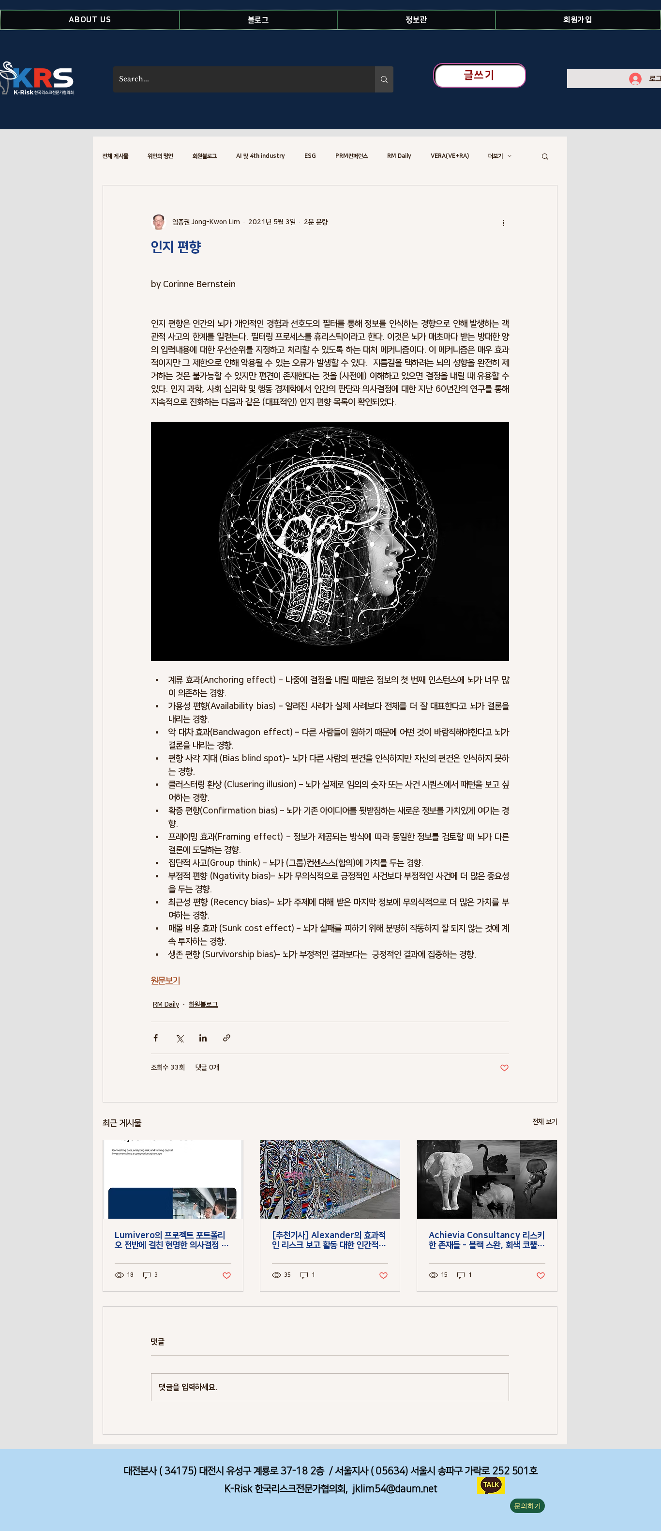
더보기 (495, 156)
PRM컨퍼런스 (351, 156)
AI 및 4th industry (260, 156)
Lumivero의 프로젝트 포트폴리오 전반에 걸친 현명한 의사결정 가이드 (171, 1240)
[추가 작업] (503, 222)
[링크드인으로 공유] (203, 1037)
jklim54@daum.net (395, 1488)
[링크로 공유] (226, 1037)
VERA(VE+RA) (450, 156)
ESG (310, 156)
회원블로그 (205, 156)
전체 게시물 (115, 156)
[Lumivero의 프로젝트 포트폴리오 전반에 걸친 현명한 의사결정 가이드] (173, 1179)
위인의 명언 (160, 156)
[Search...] (384, 79)
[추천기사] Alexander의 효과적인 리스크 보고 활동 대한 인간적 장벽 (330, 1240)
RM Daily (399, 156)
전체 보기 (544, 1122)
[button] (90, 20)
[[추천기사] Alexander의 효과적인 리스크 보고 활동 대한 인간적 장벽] (330, 1179)
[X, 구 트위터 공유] (179, 1037)
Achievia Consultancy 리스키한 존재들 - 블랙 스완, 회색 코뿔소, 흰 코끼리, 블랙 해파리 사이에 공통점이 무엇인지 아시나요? (486, 1240)
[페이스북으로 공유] (155, 1037)
